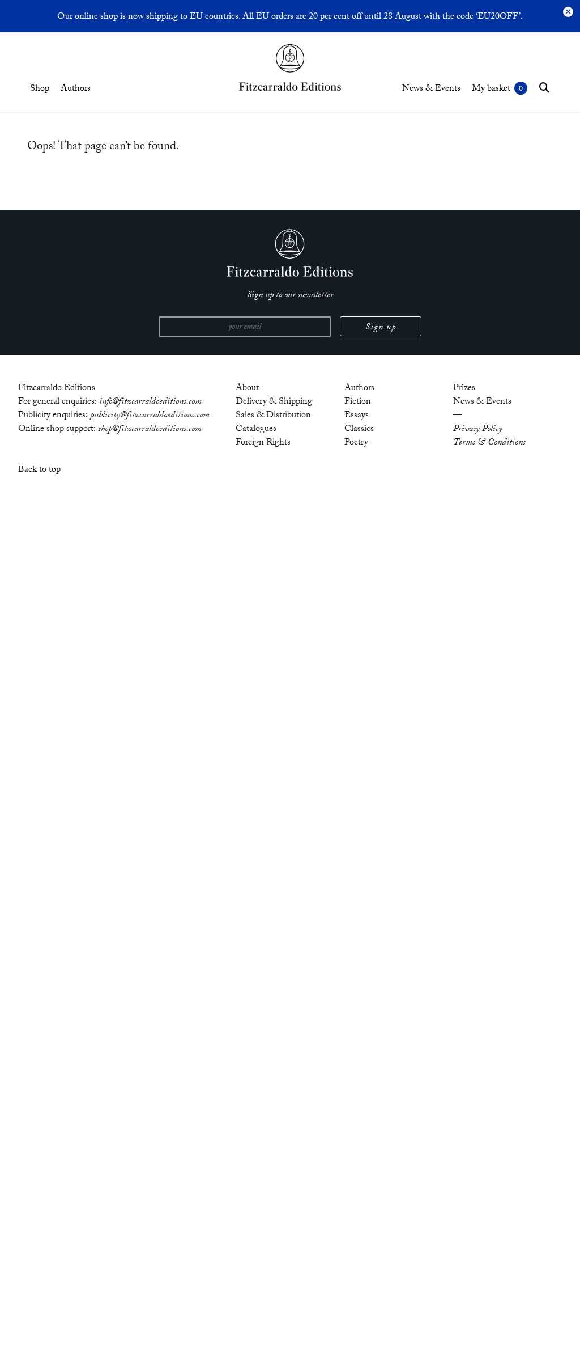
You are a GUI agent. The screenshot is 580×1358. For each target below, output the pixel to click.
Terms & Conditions (489, 443)
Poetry (356, 443)
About (247, 388)
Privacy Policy (477, 429)
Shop (39, 89)
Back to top (39, 470)
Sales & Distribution (273, 416)
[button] (544, 87)
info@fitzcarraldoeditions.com (150, 402)
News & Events (431, 89)
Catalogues (256, 429)
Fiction (357, 402)
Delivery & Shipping (274, 402)
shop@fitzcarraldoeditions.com (150, 429)
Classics (359, 429)
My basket (491, 89)
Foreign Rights (263, 443)
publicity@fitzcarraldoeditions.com (150, 416)
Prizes (464, 388)
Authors (76, 89)
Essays (356, 416)
